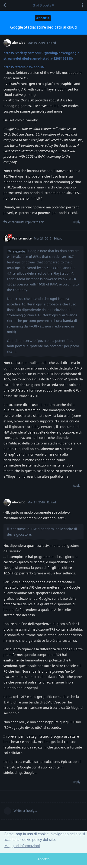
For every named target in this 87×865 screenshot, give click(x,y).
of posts (42, 5)
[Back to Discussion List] (4, 5)
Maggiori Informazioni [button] (22, 846)
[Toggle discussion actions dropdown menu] (82, 5)
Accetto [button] (43, 859)
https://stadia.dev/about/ (24, 67)
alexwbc (19, 251)
